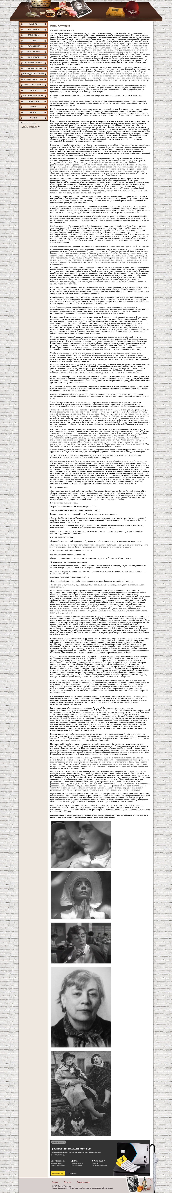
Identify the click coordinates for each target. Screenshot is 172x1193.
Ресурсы (67, 1182)
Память (33, 107)
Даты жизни (33, 35)
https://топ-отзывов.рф (29, 126)
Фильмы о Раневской (34, 79)
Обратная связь (83, 1182)
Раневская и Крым (33, 68)
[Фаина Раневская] (86, 10)
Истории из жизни (33, 63)
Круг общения (33, 46)
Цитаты (33, 90)
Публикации (33, 101)
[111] (81, 868)
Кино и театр (33, 57)
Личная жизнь (33, 52)
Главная (33, 24)
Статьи (33, 118)
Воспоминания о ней (33, 96)
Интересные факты (33, 85)
